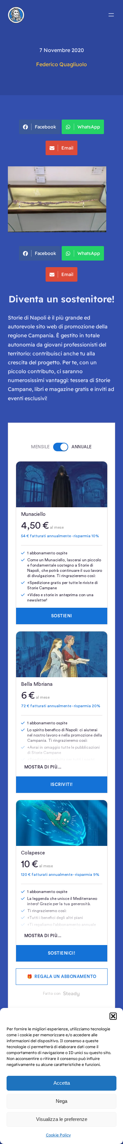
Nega (61, 1101)
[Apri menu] (111, 15)
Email (67, 148)
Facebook (45, 127)
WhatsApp (88, 127)
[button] (113, 1016)
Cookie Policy (58, 1134)
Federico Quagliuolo (61, 64)
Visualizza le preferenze (61, 1119)
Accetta (61, 1083)
